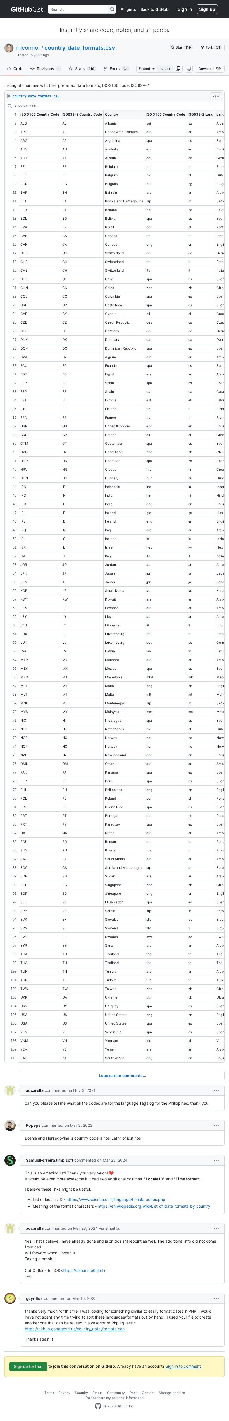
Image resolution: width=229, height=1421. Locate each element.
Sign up (207, 9)
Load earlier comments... (122, 1075)
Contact (148, 1393)
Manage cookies (172, 1393)
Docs (133, 1393)
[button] (178, 69)
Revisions (48, 68)
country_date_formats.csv (79, 47)
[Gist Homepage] (27, 9)
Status (97, 1393)
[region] (114, 582)
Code (18, 68)
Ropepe (33, 1125)
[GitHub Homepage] (98, 1406)
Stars (84, 68)
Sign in (185, 9)
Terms (49, 1393)
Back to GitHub (154, 9)
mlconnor (28, 47)
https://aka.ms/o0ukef (83, 1270)
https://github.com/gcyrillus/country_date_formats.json (75, 1328)
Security (81, 1393)
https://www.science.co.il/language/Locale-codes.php (115, 1199)
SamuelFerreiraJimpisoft (49, 1160)
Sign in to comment (183, 1366)
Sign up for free (28, 1366)
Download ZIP (210, 68)
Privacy (64, 1393)
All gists (128, 9)
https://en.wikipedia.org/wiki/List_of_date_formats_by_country (154, 1206)
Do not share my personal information (114, 1398)
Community (116, 1393)
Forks (119, 68)
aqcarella (35, 1090)
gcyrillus (34, 1298)
